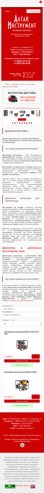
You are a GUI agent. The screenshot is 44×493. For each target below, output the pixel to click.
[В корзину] (36, 356)
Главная (7, 84)
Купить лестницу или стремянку (16, 476)
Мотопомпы (31, 84)
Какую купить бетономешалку (29, 474)
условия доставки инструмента (22, 300)
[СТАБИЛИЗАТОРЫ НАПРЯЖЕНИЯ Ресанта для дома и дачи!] (22, 112)
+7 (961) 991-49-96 (22, 63)
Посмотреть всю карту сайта (25, 481)
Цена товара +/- (9, 309)
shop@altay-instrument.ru (25, 50)
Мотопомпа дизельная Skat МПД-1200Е (20, 372)
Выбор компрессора (24, 471)
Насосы (23, 84)
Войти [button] (8, 11)
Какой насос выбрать (12, 457)
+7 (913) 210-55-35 (26, 52)
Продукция (15, 84)
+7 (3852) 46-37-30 (22, 61)
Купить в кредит (22, 365)
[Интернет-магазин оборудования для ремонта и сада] (22, 23)
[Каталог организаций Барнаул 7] (10, 486)
